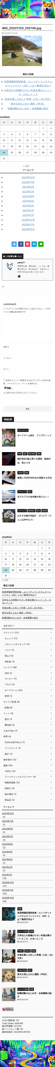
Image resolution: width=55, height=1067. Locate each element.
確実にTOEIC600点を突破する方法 (34, 477)
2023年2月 (28, 191)
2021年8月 (28, 205)
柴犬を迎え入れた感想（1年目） (28, 103)
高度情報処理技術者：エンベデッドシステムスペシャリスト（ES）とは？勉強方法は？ (26, 593)
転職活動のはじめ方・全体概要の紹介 (28, 108)
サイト (6, 369)
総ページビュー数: (11, 1029)
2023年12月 (28, 177)
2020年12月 (28, 219)
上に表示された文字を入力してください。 (21, 392)
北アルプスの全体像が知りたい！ (33, 496)
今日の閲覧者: (9, 1020)
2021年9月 (28, 201)
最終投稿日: (8, 1032)
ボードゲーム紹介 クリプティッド (34, 435)
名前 (6, 347)
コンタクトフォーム (18, 1047)
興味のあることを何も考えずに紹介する (27, 1058)
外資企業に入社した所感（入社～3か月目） (28, 99)
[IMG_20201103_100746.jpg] (34, 244)
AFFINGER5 (41, 1063)
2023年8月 (28, 187)
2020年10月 (28, 229)
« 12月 (26, 165)
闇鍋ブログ (27, 13)
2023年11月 (28, 182)
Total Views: (8, 1023)
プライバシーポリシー (36, 1047)
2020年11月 (28, 224)
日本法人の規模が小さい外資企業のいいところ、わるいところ (26, 601)
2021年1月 (28, 215)
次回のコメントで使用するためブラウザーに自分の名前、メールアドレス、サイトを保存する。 (27, 382)
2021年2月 (28, 210)
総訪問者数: (8, 1026)
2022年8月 (28, 196)
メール (7, 358)
